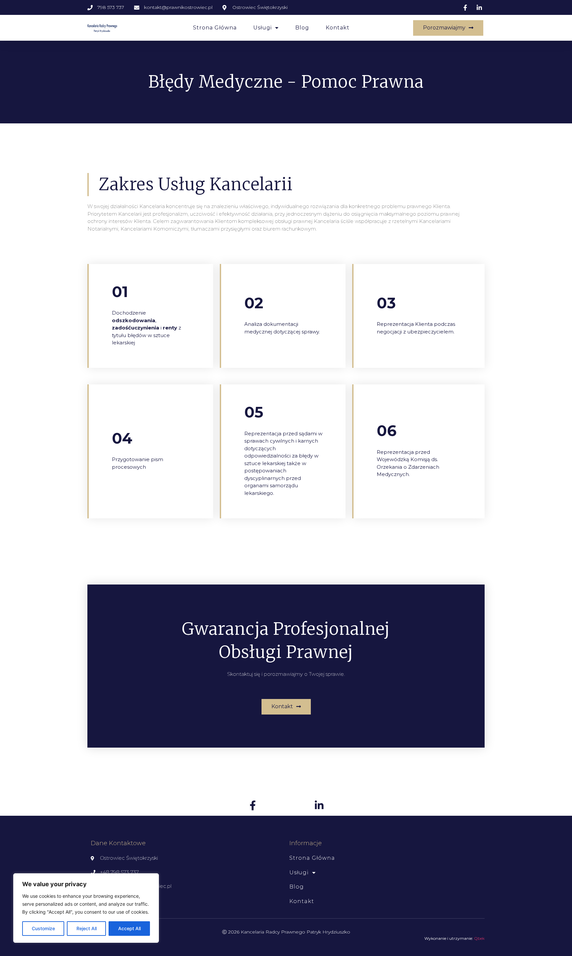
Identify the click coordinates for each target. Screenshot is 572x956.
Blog (302, 27)
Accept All (129, 928)
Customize (43, 928)
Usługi (262, 27)
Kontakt (338, 27)
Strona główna (215, 27)
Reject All (86, 928)
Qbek (479, 938)
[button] (448, 28)
